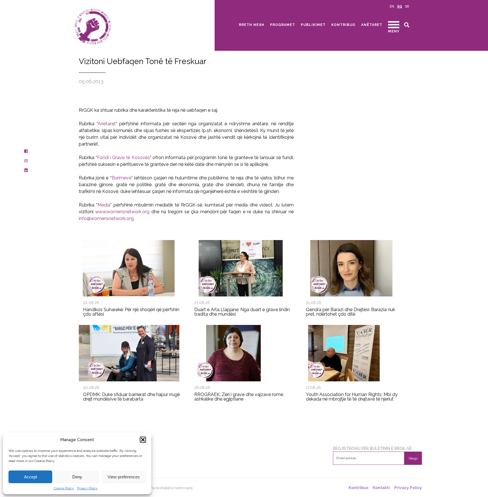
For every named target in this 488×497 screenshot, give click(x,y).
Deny (77, 476)
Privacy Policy (87, 488)
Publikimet (313, 25)
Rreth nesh (251, 25)
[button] (143, 440)
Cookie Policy (64, 488)
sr (407, 6)
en (392, 6)
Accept (30, 476)
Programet (282, 25)
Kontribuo (343, 25)
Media (103, 205)
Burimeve (121, 178)
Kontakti (381, 488)
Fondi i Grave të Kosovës (123, 157)
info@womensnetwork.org (106, 218)
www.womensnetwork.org (122, 211)
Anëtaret (371, 25)
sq (399, 6)
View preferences (124, 476)
